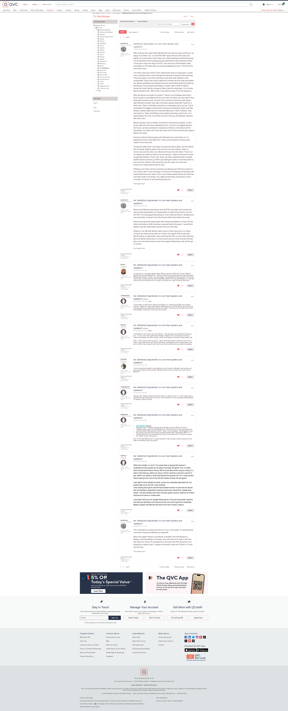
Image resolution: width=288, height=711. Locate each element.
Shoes (93, 10)
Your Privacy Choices (86, 704)
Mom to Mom (104, 75)
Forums (109, 13)
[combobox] (152, 4)
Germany (159, 701)
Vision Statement (85, 707)
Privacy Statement (136, 685)
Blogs (99, 90)
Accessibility (95, 707)
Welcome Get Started (106, 32)
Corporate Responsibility (141, 649)
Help (191, 16)
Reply (190, 190)
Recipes (102, 52)
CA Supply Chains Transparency (108, 704)
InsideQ (102, 34)
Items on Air (47, 4)
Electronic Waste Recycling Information (131, 704)
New (14, 10)
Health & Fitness (150, 10)
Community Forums (113, 637)
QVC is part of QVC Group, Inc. (123, 681)
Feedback (109, 656)
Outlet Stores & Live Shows (115, 649)
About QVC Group (138, 641)
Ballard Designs (144, 681)
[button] (264, 4)
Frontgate (153, 681)
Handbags (103, 43)
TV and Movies (116, 13)
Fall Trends (24, 10)
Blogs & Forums (100, 13)
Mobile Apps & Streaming (115, 652)
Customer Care (104, 88)
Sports (102, 66)
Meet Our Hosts (111, 645)
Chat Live (83, 641)
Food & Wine (136, 10)
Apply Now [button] (198, 618)
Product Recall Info (86, 656)
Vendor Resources (165, 637)
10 (126, 560)
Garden (59, 10)
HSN (135, 681)
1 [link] (120, 37)
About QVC (136, 637)
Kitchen (126, 10)
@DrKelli (140, 425)
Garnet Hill (161, 681)
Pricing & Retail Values (102, 701)
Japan (169, 701)
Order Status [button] (133, 618)
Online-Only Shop (37, 10)
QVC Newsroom (138, 645)
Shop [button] (25, 4)
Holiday (102, 57)
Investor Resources (139, 652)
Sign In (186, 16)
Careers (161, 645)
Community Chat (105, 77)
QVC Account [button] (154, 618)
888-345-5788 (85, 637)
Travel (102, 81)
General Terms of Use (150, 685)
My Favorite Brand (105, 30)
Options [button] (192, 44)
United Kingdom (178, 701)
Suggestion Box (104, 86)
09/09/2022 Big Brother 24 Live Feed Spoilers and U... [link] (137, 13)
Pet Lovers (103, 72)
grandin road (170, 681)
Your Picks (6, 10)
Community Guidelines (87, 701)
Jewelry (85, 10)
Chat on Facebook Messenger (90, 649)
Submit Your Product (165, 641)
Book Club (103, 70)
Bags (100, 10)
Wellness (102, 63)
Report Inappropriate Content (126, 189)
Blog (107, 641)
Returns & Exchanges (87, 652)
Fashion (68, 10)
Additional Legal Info (134, 701)
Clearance (50, 10)
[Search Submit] (251, 4)
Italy (164, 701)
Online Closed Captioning (119, 701)
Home (107, 10)
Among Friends (104, 79)
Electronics (117, 10)
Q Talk (102, 84)
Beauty (76, 10)
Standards (97, 111)
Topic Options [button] (133, 32)
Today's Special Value (106, 37)
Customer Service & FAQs (89, 645)
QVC (93, 13)
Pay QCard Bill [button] (177, 618)
